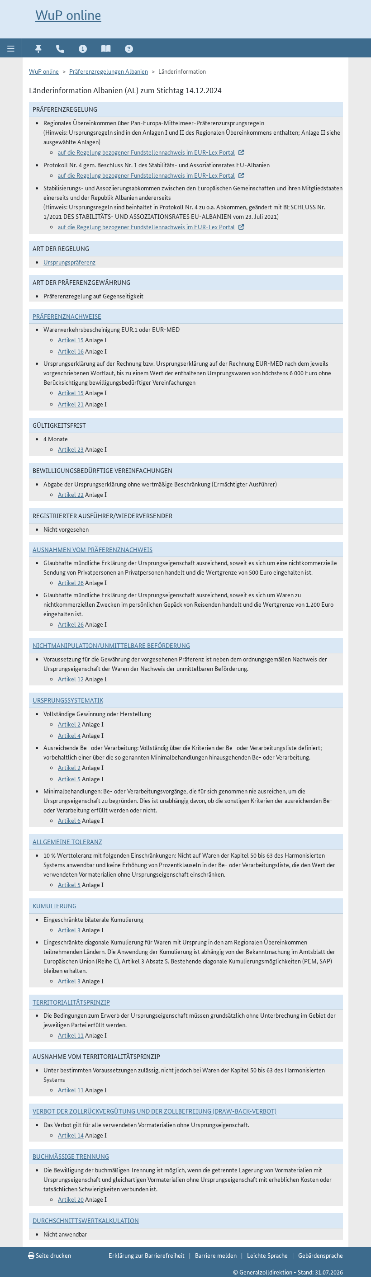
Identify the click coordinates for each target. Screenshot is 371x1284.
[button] (11, 47)
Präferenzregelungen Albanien (108, 71)
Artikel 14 (71, 1134)
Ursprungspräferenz (69, 261)
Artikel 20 (71, 1199)
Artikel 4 (69, 735)
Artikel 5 (69, 778)
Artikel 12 (71, 678)
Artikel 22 (71, 494)
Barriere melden (216, 1255)
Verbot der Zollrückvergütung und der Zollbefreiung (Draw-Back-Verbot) (154, 1110)
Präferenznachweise (67, 316)
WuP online (68, 15)
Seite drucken (52, 1255)
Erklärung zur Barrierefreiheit (147, 1255)
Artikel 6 (69, 820)
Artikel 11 (71, 1034)
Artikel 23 (71, 448)
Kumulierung (54, 905)
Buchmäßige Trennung (71, 1156)
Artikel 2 (69, 723)
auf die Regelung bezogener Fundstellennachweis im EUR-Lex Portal (146, 151)
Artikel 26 (71, 582)
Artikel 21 (71, 403)
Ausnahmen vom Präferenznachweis (92, 549)
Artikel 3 (69, 929)
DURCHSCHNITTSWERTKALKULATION (86, 1220)
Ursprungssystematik (68, 699)
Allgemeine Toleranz (67, 841)
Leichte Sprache (267, 1255)
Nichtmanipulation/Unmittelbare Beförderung (111, 645)
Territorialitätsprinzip (71, 1001)
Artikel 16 (71, 350)
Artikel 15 (71, 339)
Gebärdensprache (320, 1255)
